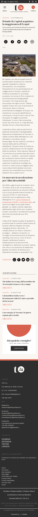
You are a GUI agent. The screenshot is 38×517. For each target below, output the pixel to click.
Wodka (24, 514)
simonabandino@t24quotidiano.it (13, 417)
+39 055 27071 (7, 398)
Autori (4, 485)
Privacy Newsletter (8, 480)
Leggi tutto (6, 287)
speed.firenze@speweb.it (10, 427)
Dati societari (6, 472)
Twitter (5, 444)
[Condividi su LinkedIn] (26, 42)
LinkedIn (5, 446)
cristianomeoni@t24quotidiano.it (13, 415)
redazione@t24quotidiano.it (11, 407)
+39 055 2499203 (8, 425)
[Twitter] (36, 1)
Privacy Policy (6, 478)
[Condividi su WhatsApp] (6, 42)
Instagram (6, 441)
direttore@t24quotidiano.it (11, 413)
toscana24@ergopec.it (12, 394)
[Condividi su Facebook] (12, 42)
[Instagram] (33, 1)
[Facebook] (29, 1)
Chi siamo (5, 470)
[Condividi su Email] (32, 42)
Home (4, 468)
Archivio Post (6, 482)
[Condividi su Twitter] (19, 42)
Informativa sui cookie (9, 476)
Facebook (6, 439)
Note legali (5, 474)
